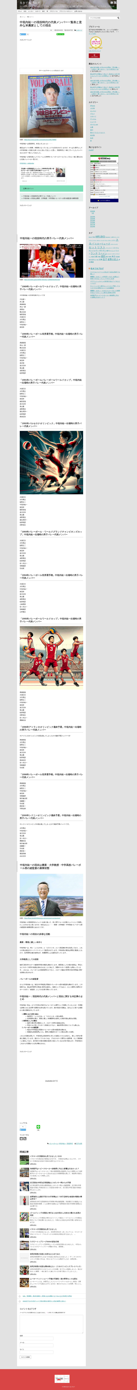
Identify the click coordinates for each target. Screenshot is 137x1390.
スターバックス (114, 244)
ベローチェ (115, 248)
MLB (94, 237)
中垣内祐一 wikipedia (27, 163)
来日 (113, 256)
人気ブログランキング (95, 51)
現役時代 (70, 1143)
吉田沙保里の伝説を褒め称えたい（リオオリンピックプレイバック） (56, 1266)
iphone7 (90, 237)
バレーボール (53, 1143)
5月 (93, 213)
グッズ (102, 240)
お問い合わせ (78, 11)
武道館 (118, 256)
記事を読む (33, 1164)
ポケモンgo (94, 124)
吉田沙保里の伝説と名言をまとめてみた (45, 1254)
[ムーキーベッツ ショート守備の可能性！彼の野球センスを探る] (24, 1282)
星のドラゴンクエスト (97, 132)
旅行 (43, 11)
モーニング (112, 250)
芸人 (95, 259)
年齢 (99, 256)
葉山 (98, 259)
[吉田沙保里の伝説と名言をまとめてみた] (24, 1257)
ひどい (115, 237)
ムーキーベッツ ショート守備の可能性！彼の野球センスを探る (53, 1279)
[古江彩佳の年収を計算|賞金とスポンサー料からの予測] (24, 1186)
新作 (107, 256)
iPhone (92, 106)
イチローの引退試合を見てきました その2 (46, 1156)
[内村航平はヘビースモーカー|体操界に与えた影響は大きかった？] (24, 1172)
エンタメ (30, 11)
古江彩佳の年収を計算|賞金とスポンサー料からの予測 (50, 1183)
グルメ (20, 11)
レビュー (109, 253)
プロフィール (54, 11)
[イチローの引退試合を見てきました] (24, 1233)
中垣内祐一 (62, 1143)
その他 (92, 108)
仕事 (91, 127)
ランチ (94, 253)
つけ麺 (111, 237)
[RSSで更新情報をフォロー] (115, 2)
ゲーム (106, 240)
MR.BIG (100, 236)
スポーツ (37, 11)
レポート (114, 253)
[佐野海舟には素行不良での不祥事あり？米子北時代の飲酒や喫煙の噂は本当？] (24, 1200)
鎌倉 (92, 262)
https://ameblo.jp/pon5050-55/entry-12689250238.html (42, 279)
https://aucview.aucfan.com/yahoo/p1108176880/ (40, 139)
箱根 (90, 259)
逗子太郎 (79, 1143)
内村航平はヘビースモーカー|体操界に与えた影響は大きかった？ (54, 1169)
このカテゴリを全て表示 (104, 196)
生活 (25, 11)
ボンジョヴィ (94, 250)
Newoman (107, 237)
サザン (109, 240)
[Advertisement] (34, 52)
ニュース (93, 122)
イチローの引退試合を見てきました (43, 1229)
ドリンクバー (109, 247)
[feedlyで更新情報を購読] (111, 2)
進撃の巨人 (113, 259)
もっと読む (92, 33)
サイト (22, 1349)
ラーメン (102, 253)
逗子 (105, 259)
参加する (116, 197)
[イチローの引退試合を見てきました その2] (24, 1160)
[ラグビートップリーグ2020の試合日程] (24, 1245)
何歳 (92, 256)
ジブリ (113, 240)
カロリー (99, 240)
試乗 (100, 259)
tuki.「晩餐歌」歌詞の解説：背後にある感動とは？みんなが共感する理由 (47, 1296)
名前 (21, 1335)
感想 (103, 256)
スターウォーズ (102, 244)
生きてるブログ (30, 2)
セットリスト (97, 247)
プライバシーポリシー (66, 11)
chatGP (91, 150)
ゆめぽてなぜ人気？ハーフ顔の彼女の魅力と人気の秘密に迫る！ (44, 1301)
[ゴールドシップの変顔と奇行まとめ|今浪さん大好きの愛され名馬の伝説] (24, 1216)
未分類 (92, 135)
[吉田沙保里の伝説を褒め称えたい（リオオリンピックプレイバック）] (24, 1270)
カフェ (94, 240)
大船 (95, 256)
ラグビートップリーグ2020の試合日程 (44, 1242)
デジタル (93, 119)
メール (22, 1342)
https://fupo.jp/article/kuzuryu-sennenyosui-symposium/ (42, 918)
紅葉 (92, 259)
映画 (110, 256)
